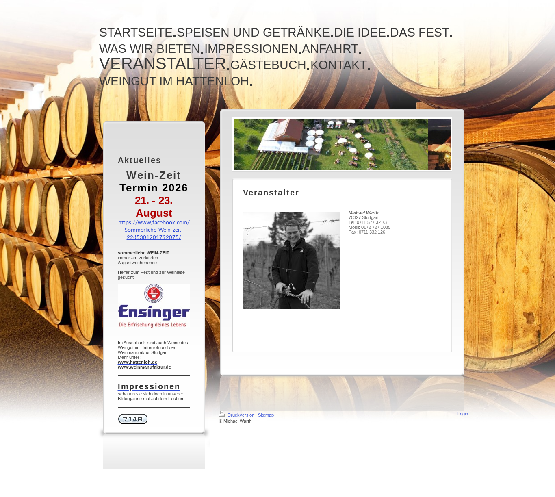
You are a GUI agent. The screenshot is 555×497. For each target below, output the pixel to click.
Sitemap (266, 414)
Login (462, 413)
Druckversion (241, 414)
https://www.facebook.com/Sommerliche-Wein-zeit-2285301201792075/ (154, 230)
